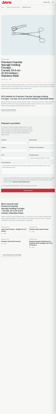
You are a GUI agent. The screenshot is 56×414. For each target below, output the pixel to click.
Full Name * (4, 140)
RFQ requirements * (6, 162)
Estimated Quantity (33, 155)
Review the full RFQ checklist (8, 110)
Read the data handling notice (21, 182)
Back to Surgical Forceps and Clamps (12, 255)
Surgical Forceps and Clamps (13, 7)
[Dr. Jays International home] (6, 2)
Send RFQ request (28, 190)
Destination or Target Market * (36, 147)
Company (3, 147)
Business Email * (33, 140)
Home (2, 7)
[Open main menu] (52, 2)
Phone (2, 155)
